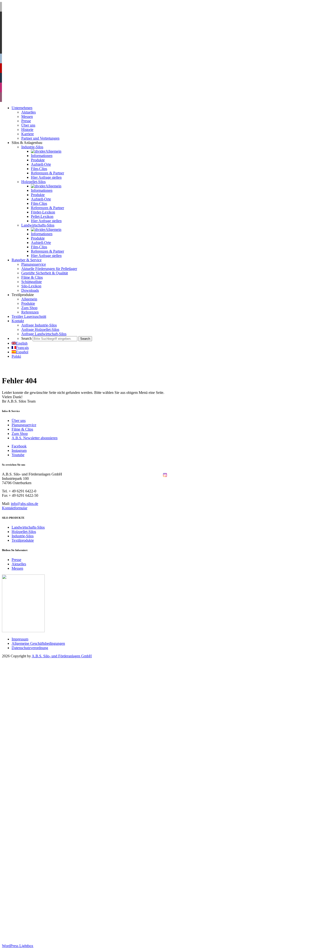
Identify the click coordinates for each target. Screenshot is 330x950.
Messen (17, 568)
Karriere (27, 695)
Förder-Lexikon (43, 773)
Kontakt (18, 881)
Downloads (30, 851)
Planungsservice (24, 425)
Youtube (18, 455)
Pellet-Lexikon (42, 777)
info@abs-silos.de (24, 504)
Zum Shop (20, 434)
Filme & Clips (22, 429)
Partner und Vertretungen (40, 699)
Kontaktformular (14, 508)
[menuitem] (20, 343)
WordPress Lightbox (17, 946)
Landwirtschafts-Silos (28, 527)
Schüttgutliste (31, 842)
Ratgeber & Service (27, 821)
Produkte (38, 721)
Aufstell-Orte (41, 725)
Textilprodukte (23, 540)
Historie (27, 690)
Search (17, 899)
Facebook (19, 446)
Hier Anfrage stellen (46, 738)
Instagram (19, 450)
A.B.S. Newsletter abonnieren (34, 438)
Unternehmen (22, 668)
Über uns (19, 420)
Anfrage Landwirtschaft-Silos (43, 895)
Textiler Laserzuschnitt (29, 877)
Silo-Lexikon (31, 847)
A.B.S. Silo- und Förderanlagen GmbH (62, 656)
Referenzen (30, 873)
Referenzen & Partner (47, 734)
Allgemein (39, 712)
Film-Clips (39, 729)
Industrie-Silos (23, 536)
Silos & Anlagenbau (27, 703)
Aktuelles (19, 564)
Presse (16, 560)
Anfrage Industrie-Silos (39, 886)
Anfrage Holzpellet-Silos (40, 890)
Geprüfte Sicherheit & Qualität (44, 834)
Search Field (30, 903)
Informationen (41, 716)
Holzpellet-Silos (24, 532)
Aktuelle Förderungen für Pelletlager (49, 829)
